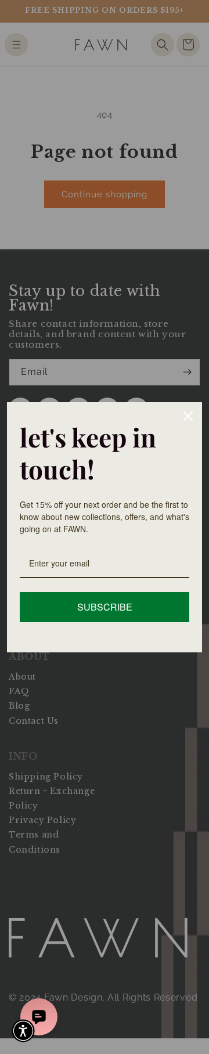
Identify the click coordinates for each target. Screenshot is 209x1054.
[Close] (188, 416)
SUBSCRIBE (104, 606)
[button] (23, 1030)
